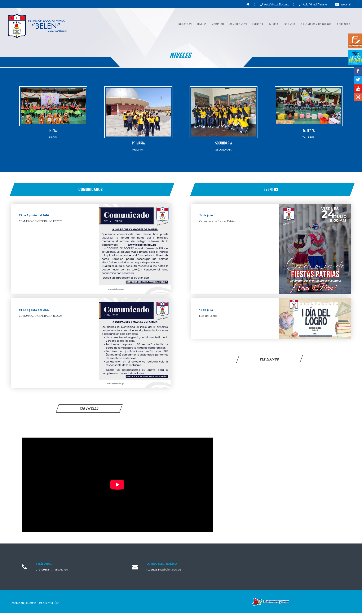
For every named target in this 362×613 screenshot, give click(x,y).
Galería (273, 24)
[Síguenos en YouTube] (356, 89)
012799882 (42, 569)
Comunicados (238, 24)
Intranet (290, 24)
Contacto (343, 24)
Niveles (202, 24)
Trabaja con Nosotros (316, 24)
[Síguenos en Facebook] (356, 71)
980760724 (61, 569)
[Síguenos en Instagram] (356, 97)
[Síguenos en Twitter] (356, 80)
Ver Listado (89, 408)
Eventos (257, 24)
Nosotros (185, 24)
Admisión (218, 24)
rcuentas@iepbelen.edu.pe (163, 569)
